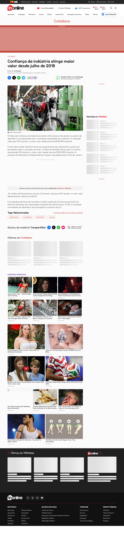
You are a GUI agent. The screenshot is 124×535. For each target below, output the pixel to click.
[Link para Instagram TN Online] (37, 498)
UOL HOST (35, 2)
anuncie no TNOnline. (64, 188)
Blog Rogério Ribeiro (48, 521)
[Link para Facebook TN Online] (28, 498)
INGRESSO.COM (25, 2)
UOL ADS (62, 2)
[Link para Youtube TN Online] (42, 498)
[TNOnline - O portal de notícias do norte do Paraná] (16, 8)
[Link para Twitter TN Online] (32, 498)
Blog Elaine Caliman (48, 518)
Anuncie (82, 513)
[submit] (111, 8)
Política (49, 14)
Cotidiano (62, 21)
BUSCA (93, 2)
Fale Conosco (84, 510)
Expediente (83, 515)
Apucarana (11, 14)
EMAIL (112, 2)
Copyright (83, 518)
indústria (40, 217)
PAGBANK (42, 2)
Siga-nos (30, 77)
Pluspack (106, 521)
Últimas (95, 14)
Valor (51, 217)
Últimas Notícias (26, 510)
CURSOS (48, 2)
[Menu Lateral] (115, 8)
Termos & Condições (86, 521)
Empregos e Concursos (74, 14)
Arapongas (21, 14)
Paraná (41, 14)
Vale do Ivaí (31, 14)
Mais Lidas (11, 510)
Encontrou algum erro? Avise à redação (68, 213)
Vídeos (87, 14)
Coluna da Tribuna (47, 510)
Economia (24, 523)
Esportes (10, 523)
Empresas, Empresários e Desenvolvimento (55, 515)
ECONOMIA (27, 217)
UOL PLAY (56, 2)
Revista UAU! (59, 14)
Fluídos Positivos (47, 513)
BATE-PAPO (103, 2)
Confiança (14, 217)
